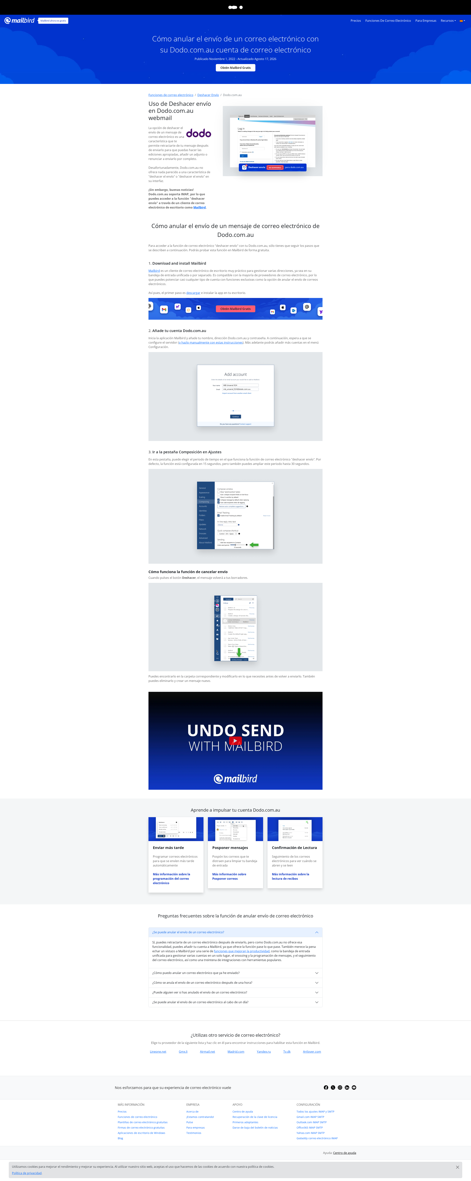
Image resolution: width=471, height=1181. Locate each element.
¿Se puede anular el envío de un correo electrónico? (188, 932)
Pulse (189, 1122)
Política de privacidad (27, 1173)
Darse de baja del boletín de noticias (255, 1127)
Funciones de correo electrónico (388, 21)
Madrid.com (236, 1052)
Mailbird (199, 207)
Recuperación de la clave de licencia (255, 1117)
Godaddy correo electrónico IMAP (317, 1138)
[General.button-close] (457, 1167)
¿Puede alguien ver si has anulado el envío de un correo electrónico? (199, 992)
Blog (120, 1138)
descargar (193, 293)
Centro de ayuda (243, 1111)
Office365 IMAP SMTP (310, 1127)
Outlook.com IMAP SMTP (312, 1122)
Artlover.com (312, 1052)
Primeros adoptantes (245, 1122)
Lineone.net (158, 1052)
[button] (462, 20)
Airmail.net (207, 1052)
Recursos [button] (447, 21)
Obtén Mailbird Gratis (235, 68)
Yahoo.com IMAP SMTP (311, 1133)
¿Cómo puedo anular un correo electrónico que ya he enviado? (196, 973)
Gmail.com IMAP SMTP (310, 1117)
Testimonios (193, 1133)
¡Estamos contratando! (200, 1117)
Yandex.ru (264, 1052)
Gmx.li (183, 1052)
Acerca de (192, 1111)
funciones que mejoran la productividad (242, 951)
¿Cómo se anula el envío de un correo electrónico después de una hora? (202, 983)
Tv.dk (287, 1052)
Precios (356, 21)
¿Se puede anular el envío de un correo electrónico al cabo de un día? (200, 1002)
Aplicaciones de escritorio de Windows (141, 1133)
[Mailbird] (19, 20)
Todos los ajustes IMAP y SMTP (315, 1111)
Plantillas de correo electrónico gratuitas (143, 1122)
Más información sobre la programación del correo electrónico (171, 878)
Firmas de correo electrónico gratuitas (141, 1127)
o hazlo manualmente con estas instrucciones (211, 342)
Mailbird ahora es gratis (53, 20)
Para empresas (425, 21)
